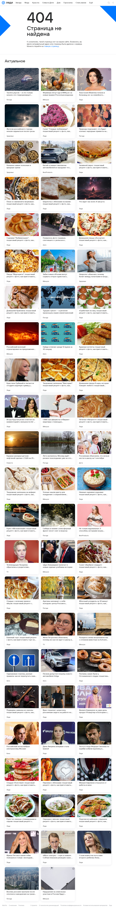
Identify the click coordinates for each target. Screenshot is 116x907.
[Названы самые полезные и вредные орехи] (22, 158)
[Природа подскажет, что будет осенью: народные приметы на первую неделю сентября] (94, 121)
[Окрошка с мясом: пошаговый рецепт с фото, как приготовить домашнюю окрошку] (58, 811)
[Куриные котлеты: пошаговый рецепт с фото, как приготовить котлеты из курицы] (94, 339)
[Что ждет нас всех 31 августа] (94, 194)
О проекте (33, 905)
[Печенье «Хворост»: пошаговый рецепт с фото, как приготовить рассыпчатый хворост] (94, 412)
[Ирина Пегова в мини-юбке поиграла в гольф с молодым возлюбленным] (22, 848)
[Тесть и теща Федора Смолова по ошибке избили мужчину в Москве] (94, 739)
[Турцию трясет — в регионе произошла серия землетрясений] (58, 303)
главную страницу (51, 46)
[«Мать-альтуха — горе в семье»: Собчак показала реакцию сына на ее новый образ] (58, 848)
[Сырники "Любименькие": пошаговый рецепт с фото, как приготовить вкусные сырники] (22, 230)
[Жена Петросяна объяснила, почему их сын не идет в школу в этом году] (58, 630)
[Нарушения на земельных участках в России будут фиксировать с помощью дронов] (58, 884)
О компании (13, 905)
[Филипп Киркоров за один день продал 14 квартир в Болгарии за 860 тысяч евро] (94, 702)
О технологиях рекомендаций (49, 905)
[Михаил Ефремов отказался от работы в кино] (94, 775)
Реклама (21, 905)
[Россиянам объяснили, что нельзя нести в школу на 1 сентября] (94, 448)
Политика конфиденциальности (70, 905)
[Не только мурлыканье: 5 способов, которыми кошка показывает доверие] (94, 521)
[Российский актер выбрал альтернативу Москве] (22, 739)
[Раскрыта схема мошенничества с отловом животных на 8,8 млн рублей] (94, 630)
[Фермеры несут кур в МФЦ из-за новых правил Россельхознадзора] (58, 85)
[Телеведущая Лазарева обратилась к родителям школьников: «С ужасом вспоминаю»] (22, 557)
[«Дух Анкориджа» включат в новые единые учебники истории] (58, 557)
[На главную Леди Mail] (9, 2)
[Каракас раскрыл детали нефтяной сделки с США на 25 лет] (22, 448)
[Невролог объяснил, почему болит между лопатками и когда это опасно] (94, 267)
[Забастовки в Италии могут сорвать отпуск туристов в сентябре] (58, 267)
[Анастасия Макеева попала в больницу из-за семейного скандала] (94, 85)
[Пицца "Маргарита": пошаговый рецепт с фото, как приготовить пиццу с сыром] (22, 267)
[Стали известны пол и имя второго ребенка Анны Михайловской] (94, 848)
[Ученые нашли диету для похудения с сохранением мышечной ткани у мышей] (58, 485)
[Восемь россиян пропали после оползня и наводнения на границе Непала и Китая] (22, 884)
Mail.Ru (4, 905)
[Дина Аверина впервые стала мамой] (58, 739)
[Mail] (3, 2)
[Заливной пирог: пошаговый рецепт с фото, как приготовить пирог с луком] (94, 158)
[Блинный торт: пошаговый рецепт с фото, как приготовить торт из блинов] (22, 630)
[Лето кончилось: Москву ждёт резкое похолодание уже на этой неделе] (58, 448)
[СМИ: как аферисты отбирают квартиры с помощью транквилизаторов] (58, 412)
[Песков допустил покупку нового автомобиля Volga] (58, 666)
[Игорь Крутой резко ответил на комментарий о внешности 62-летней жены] (22, 412)
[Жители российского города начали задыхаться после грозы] (22, 121)
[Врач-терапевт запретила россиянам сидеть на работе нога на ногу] (58, 702)
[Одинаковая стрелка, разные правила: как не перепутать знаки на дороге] (22, 666)
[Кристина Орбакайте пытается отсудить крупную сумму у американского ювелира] (22, 376)
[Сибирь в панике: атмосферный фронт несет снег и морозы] (58, 521)
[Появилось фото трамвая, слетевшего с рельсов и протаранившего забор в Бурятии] (58, 230)
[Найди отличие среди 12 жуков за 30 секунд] (58, 339)
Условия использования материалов (95, 905)
